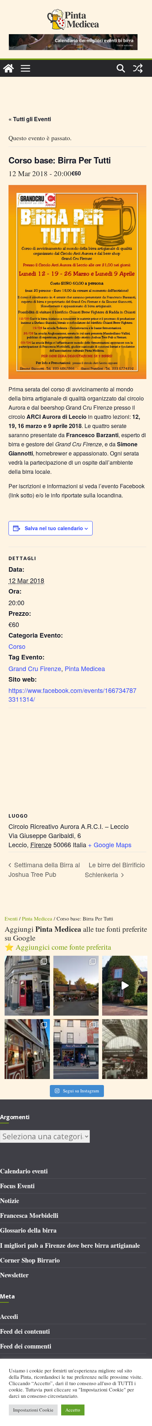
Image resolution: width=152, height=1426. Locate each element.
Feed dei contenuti (25, 1331)
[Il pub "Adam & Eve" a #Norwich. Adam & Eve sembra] (76, 986)
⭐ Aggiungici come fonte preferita (58, 947)
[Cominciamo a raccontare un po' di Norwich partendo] (76, 1049)
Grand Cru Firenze (34, 668)
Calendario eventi (24, 1171)
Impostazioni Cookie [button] (33, 1410)
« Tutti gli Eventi (29, 119)
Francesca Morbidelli (29, 1215)
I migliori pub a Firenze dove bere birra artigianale (70, 1245)
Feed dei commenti (25, 1346)
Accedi (9, 1316)
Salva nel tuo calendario (54, 528)
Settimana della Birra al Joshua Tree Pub (44, 869)
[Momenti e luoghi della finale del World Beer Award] (124, 986)
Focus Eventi (17, 1185)
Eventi (11, 918)
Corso (16, 646)
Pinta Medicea (85, 668)
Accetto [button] (72, 1410)
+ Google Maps (109, 844)
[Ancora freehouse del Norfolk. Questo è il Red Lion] (27, 986)
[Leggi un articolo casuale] (137, 68)
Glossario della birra (28, 1230)
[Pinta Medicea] (8, 68)
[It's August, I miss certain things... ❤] (124, 1049)
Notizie (9, 1200)
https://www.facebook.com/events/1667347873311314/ (72, 694)
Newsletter (14, 1274)
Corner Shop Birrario (30, 1260)
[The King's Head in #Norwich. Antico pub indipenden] (27, 1049)
